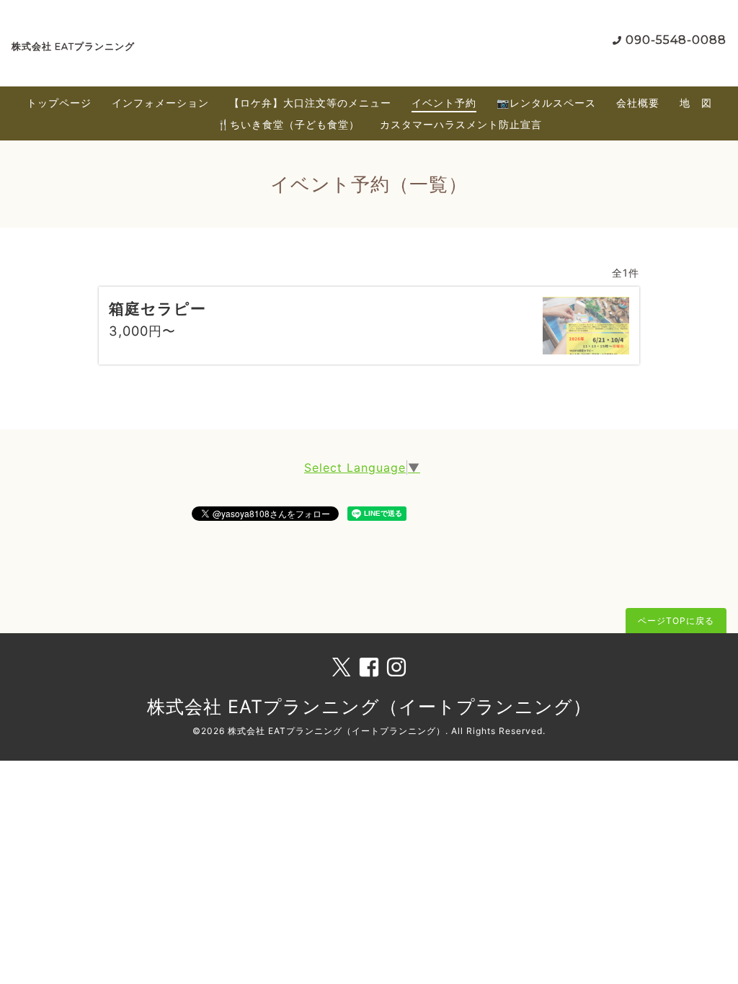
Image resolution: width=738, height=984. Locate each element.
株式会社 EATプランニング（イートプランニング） (369, 706)
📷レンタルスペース (546, 103)
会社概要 (637, 103)
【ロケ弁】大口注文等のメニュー (310, 103)
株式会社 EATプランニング (73, 46)
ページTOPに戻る (676, 620)
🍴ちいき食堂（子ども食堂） (288, 124)
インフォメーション (160, 103)
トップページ (59, 103)
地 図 (696, 103)
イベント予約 (444, 103)
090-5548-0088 (676, 40)
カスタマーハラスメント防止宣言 (461, 124)
